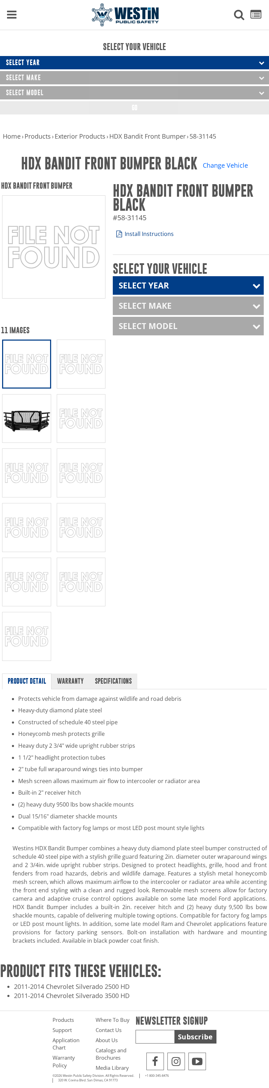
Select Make (23, 77)
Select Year (23, 62)
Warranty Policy (64, 1061)
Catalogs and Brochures (111, 1054)
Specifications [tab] (113, 681)
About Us (107, 1040)
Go (134, 107)
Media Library (112, 1067)
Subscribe (195, 1036)
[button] (239, 15)
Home (12, 136)
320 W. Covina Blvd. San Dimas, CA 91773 (88, 1080)
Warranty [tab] (70, 681)
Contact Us (109, 1029)
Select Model (24, 92)
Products (38, 136)
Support (62, 1029)
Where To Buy (113, 1019)
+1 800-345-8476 (157, 1076)
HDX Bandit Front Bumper (147, 136)
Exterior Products (80, 136)
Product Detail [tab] (27, 681)
